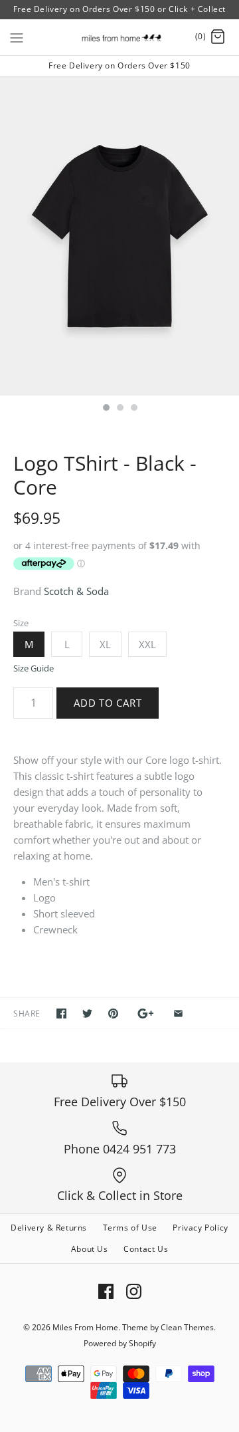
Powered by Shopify (120, 1343)
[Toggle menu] (16, 36)
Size (21, 623)
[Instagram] (133, 1291)
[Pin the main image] (113, 1013)
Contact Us (145, 1248)
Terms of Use (130, 1227)
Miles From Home (85, 1327)
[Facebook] (106, 1291)
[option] (119, 236)
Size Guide (33, 668)
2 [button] (119, 409)
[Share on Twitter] (87, 1013)
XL (105, 644)
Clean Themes (187, 1327)
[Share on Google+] (145, 1013)
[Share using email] (178, 1013)
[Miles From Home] (120, 37)
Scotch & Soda (76, 591)
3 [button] (133, 409)
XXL (147, 644)
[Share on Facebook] (61, 1013)
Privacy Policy (200, 1227)
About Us (89, 1248)
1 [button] (105, 409)
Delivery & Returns (49, 1227)
